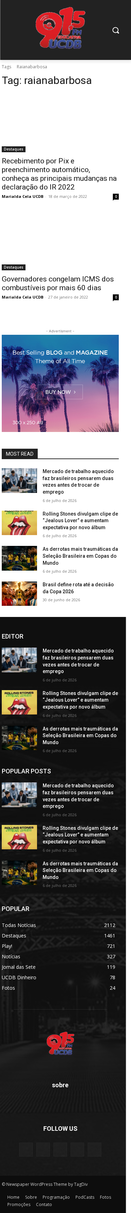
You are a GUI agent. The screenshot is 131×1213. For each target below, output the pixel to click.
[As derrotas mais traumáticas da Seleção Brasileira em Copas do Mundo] (19, 558)
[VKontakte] (94, 1149)
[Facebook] (43, 1149)
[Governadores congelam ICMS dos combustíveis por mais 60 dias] (60, 241)
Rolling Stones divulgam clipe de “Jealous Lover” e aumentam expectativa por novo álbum (80, 520)
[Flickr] (60, 1149)
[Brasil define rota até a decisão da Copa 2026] (19, 593)
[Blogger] (26, 1149)
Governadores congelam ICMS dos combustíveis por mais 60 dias (58, 283)
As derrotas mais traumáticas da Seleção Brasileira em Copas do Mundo (80, 555)
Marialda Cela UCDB (22, 196)
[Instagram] (77, 1149)
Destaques (13, 149)
